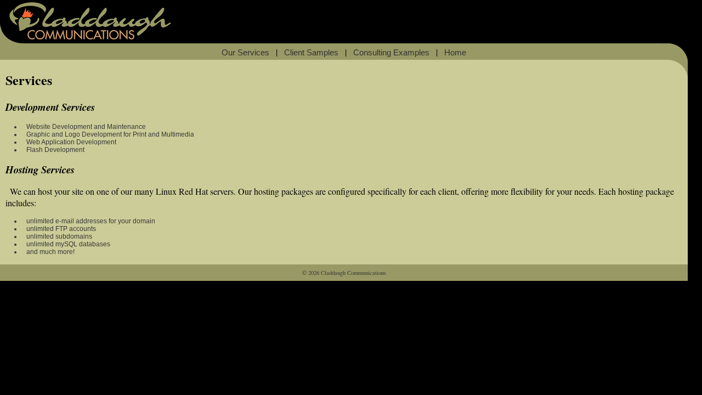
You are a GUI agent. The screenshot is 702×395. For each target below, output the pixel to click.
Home (455, 52)
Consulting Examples (391, 52)
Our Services (245, 52)
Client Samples (311, 52)
